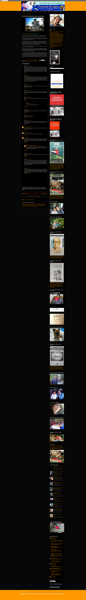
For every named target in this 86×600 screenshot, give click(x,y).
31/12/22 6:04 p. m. (31, 103)
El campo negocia (53, 564)
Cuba (29, 61)
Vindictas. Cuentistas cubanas (55, 544)
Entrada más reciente (25, 193)
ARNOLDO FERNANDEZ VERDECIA (31, 145)
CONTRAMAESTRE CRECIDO (55, 568)
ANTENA (40, 11)
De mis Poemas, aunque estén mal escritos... (57, 559)
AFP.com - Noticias (53, 549)
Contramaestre (27, 61)
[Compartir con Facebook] (43, 60)
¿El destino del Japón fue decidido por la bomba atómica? (58, 483)
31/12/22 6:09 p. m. (29, 159)
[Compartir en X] (42, 60)
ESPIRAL (44, 11)
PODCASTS (61, 11)
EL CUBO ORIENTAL (54, 558)
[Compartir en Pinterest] (44, 60)
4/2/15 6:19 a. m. (29, 120)
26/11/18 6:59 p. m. (29, 132)
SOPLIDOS (35, 11)
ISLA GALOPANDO (54, 11)
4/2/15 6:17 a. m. (29, 84)
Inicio (35, 193)
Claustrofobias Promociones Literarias (57, 543)
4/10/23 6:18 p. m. (28, 168)
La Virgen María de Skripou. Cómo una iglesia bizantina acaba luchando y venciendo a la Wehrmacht (57, 556)
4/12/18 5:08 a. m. (39, 145)
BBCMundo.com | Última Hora (55, 573)
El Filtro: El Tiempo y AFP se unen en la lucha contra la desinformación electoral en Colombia (56, 551)
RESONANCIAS (29, 11)
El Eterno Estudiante (54, 546)
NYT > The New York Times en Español (57, 540)
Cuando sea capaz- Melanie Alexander (56, 561)
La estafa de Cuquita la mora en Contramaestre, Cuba (58, 477)
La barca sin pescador (53, 538)
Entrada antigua (44, 193)
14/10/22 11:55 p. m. (29, 153)
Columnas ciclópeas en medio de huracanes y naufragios (58, 488)
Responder (25, 73)
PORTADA (23, 11)
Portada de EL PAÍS (54, 563)
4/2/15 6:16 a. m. (29, 75)
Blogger (49, 598)
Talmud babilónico (53, 571)
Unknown (25, 132)
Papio (31, 61)
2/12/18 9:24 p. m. (28, 137)
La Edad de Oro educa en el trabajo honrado (56, 569)
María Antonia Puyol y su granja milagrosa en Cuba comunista (58, 509)
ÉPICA (49, 11)
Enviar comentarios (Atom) (36, 196)
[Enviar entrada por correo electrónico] (39, 60)
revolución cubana (35, 61)
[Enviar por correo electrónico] (41, 60)
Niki (24, 137)
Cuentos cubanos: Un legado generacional (56, 566)
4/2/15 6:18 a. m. (29, 109)
